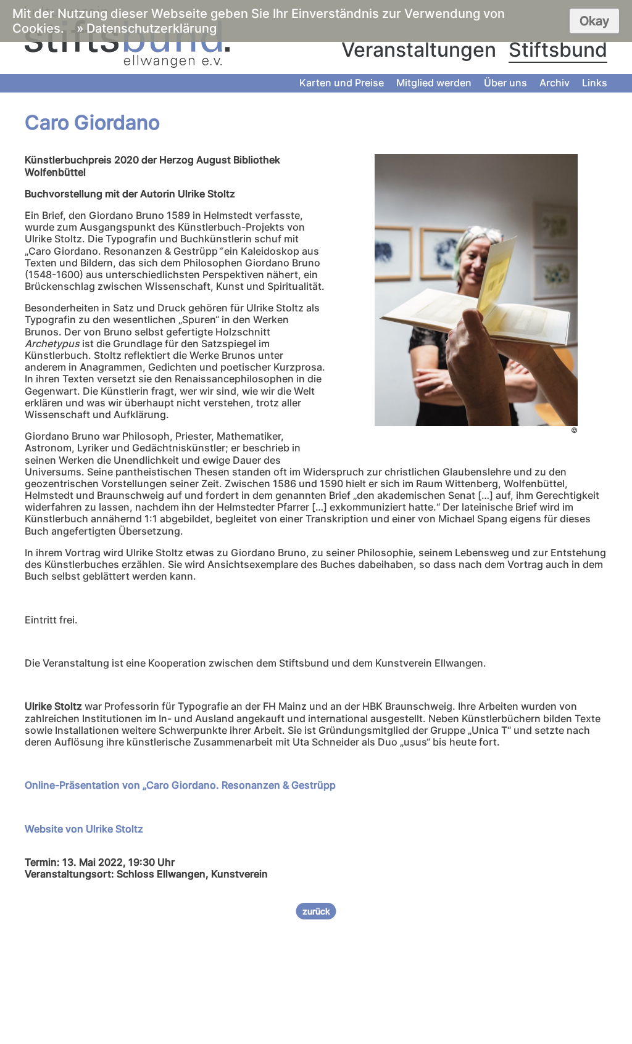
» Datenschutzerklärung (147, 28)
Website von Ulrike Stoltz (84, 829)
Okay (594, 21)
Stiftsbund (558, 50)
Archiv (554, 82)
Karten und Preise (341, 82)
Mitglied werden (434, 82)
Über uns (505, 82)
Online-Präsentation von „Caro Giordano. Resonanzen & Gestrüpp (180, 785)
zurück (316, 911)
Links (594, 82)
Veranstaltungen (418, 50)
